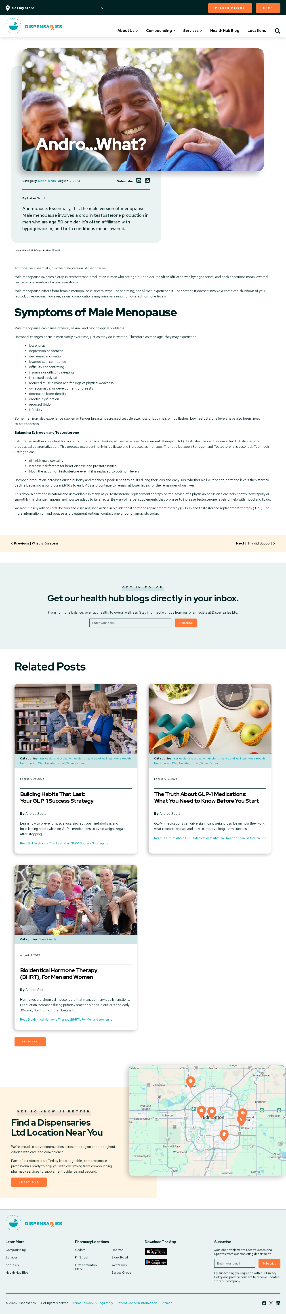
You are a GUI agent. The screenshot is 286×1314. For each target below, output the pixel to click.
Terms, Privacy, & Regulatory (93, 1303)
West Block (119, 1265)
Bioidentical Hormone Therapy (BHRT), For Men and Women (58, 973)
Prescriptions (230, 7)
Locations (257, 30)
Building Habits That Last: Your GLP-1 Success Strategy (56, 797)
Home (18, 250)
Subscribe (186, 623)
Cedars (80, 1250)
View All (30, 1041)
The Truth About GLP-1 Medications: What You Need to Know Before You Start (206, 797)
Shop (268, 7)
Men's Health (47, 181)
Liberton (117, 1250)
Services (191, 30)
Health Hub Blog (224, 30)
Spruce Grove (121, 1273)
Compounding (159, 30)
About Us (126, 30)
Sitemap (166, 1303)
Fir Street (81, 1257)
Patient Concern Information (137, 1303)
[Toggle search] (277, 31)
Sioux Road (119, 1257)
